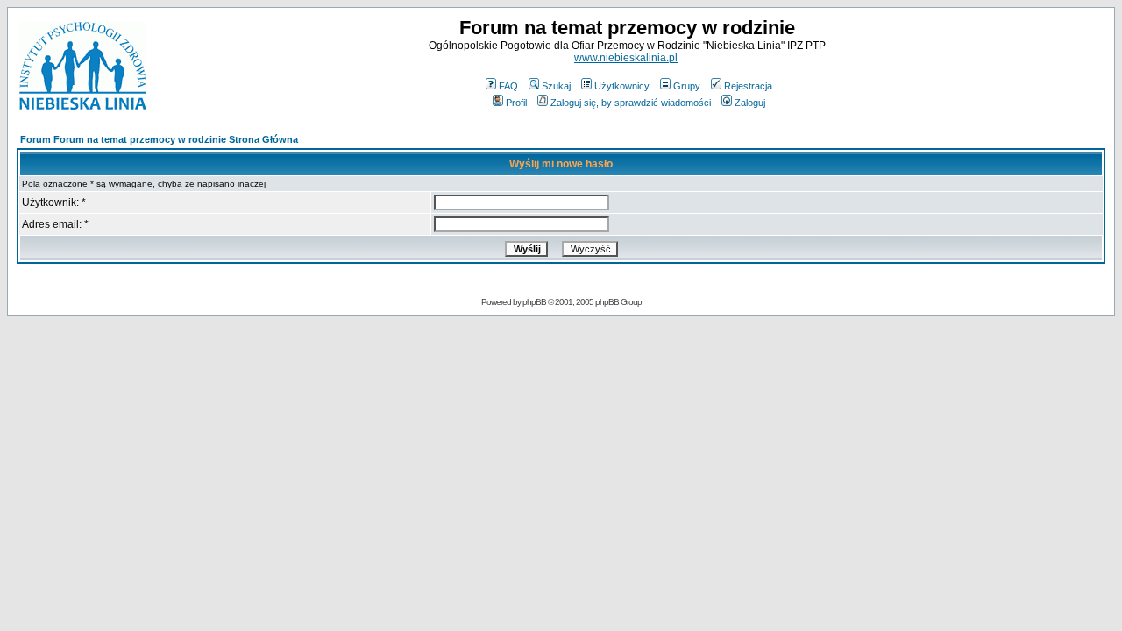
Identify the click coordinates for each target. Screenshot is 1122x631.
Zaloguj (750, 102)
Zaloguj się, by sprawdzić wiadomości (630, 102)
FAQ (508, 86)
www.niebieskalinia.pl (626, 58)
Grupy (686, 86)
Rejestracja (748, 86)
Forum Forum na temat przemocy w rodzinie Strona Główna (159, 139)
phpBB (534, 302)
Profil (516, 102)
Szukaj (556, 86)
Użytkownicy (622, 86)
